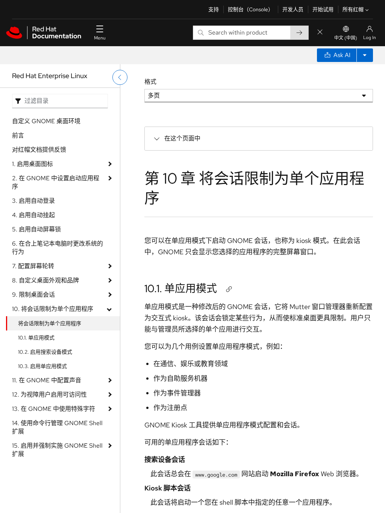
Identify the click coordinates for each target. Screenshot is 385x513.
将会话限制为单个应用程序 (49, 323)
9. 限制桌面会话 (33, 295)
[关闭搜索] (320, 32)
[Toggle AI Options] (364, 55)
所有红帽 (353, 9)
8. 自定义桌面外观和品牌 (45, 280)
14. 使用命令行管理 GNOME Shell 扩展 (57, 427)
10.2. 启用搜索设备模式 (45, 352)
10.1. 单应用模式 (36, 337)
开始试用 (322, 9)
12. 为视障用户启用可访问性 (49, 394)
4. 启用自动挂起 (33, 215)
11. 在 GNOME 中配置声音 (46, 380)
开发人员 (292, 9)
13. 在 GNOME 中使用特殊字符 (53, 409)
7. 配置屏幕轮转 (33, 266)
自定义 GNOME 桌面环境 (46, 121)
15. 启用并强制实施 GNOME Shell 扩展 (57, 450)
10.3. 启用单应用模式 (42, 366)
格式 (150, 82)
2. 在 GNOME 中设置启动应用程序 (55, 182)
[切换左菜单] (119, 77)
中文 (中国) (345, 38)
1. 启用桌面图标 (32, 164)
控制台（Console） (250, 9)
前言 (18, 135)
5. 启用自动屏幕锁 (36, 229)
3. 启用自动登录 (33, 201)
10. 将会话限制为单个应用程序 (52, 309)
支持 (213, 9)
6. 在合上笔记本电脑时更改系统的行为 (57, 248)
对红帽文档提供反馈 (39, 150)
